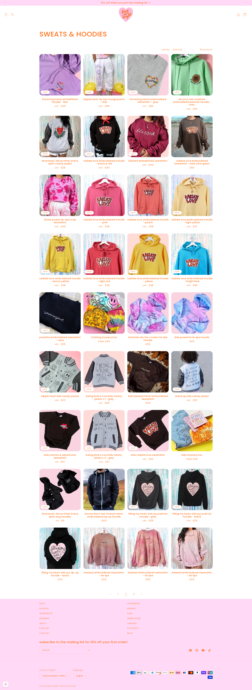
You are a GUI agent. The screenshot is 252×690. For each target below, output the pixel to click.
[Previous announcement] (5, 3)
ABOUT (42, 623)
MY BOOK (44, 608)
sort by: (166, 49)
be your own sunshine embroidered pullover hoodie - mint (192, 102)
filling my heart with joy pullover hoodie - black (192, 515)
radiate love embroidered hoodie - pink (104, 221)
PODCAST (44, 628)
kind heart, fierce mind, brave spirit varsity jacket (60, 162)
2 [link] (126, 594)
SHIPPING (131, 623)
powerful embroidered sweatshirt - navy (60, 339)
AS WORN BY (133, 603)
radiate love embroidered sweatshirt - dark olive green (192, 162)
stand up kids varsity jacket (192, 396)
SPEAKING (44, 618)
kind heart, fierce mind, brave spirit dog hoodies (60, 515)
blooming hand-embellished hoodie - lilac (60, 100)
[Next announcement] (247, 3)
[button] (6, 14)
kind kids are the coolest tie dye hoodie (148, 339)
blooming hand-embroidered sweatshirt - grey (148, 100)
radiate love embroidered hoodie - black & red (104, 162)
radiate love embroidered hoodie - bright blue (191, 280)
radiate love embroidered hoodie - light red (104, 280)
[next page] (141, 594)
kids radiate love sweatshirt (148, 455)
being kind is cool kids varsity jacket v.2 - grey (104, 456)
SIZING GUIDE (134, 618)
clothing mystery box (104, 337)
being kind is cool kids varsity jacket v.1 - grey (104, 397)
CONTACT (44, 633)
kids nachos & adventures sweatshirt (60, 456)
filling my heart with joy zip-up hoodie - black (60, 574)
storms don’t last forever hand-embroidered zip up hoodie (104, 515)
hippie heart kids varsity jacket (60, 396)
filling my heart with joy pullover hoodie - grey (148, 515)
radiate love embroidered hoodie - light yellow (191, 221)
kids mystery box (192, 455)
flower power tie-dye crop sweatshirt (60, 221)
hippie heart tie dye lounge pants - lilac (104, 100)
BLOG (130, 633)
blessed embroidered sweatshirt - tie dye (104, 574)
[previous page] (110, 594)
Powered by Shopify (67, 686)
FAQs (130, 613)
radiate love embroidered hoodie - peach (148, 221)
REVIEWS (131, 608)
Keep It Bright (52, 686)
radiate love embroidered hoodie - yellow (148, 280)
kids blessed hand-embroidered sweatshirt (148, 397)
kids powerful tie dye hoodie (192, 337)
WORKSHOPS (45, 613)
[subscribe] (88, 650)
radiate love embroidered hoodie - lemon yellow (60, 280)
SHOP (42, 603)
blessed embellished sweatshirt (147, 161)
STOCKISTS (133, 628)
